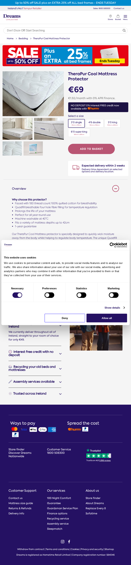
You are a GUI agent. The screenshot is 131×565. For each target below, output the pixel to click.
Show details (112, 307)
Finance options (57, 513)
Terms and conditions (57, 549)
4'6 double (95, 123)
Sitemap (109, 549)
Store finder (93, 498)
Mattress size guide (21, 503)
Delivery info (16, 513)
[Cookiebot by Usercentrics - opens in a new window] (112, 245)
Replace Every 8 (96, 508)
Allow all (107, 317)
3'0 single (76, 123)
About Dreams (95, 503)
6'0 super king (79, 132)
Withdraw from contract (30, 549)
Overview (19, 189)
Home (10, 38)
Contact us (119, 8)
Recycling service (58, 518)
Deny (65, 317)
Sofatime (91, 513)
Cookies (75, 549)
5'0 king (112, 123)
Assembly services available (34, 381)
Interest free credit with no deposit (31, 353)
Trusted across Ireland (29, 393)
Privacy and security (92, 549)
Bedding (23, 38)
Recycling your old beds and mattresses (32, 368)
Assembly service (58, 523)
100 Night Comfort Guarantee (59, 500)
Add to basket (91, 149)
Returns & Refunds (20, 508)
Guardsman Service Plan (62, 508)
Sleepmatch (54, 529)
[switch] (49, 295)
